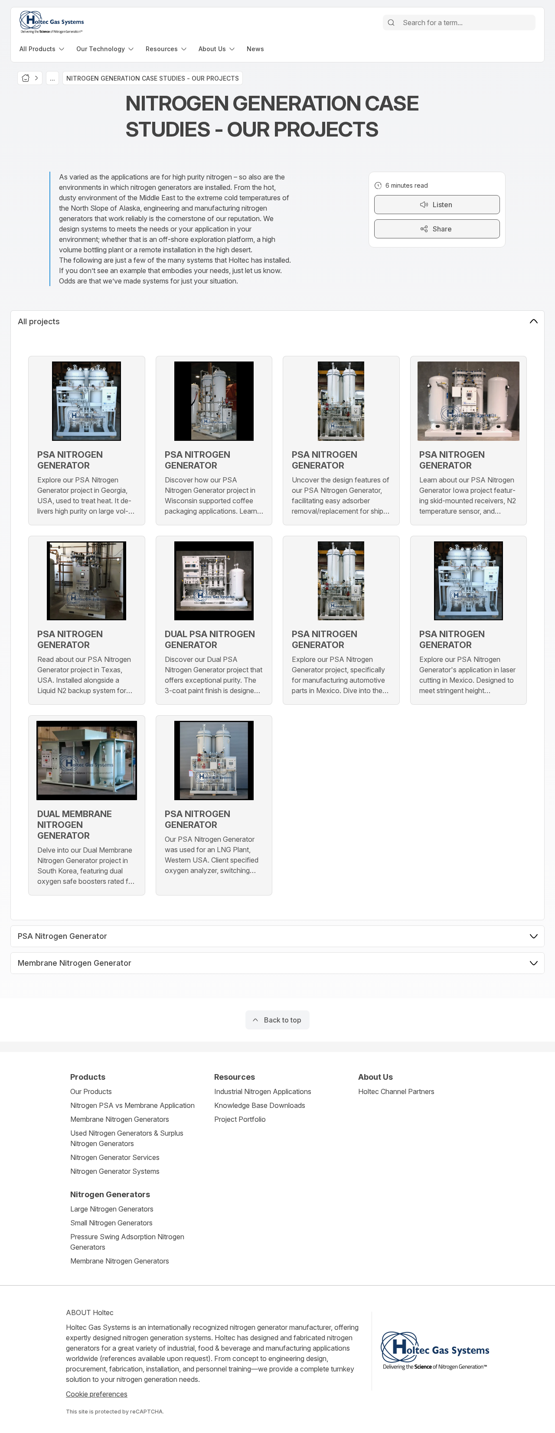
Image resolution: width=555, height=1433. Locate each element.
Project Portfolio (240, 1119)
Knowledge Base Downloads (259, 1105)
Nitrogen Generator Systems (115, 1171)
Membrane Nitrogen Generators (119, 1119)
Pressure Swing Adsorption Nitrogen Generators (127, 1241)
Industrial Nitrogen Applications (262, 1091)
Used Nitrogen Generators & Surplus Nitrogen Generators (126, 1138)
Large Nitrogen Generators (111, 1209)
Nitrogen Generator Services (115, 1157)
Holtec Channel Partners (396, 1091)
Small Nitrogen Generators (111, 1222)
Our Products (91, 1091)
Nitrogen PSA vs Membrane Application (132, 1105)
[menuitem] (43, 48)
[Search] (391, 22)
